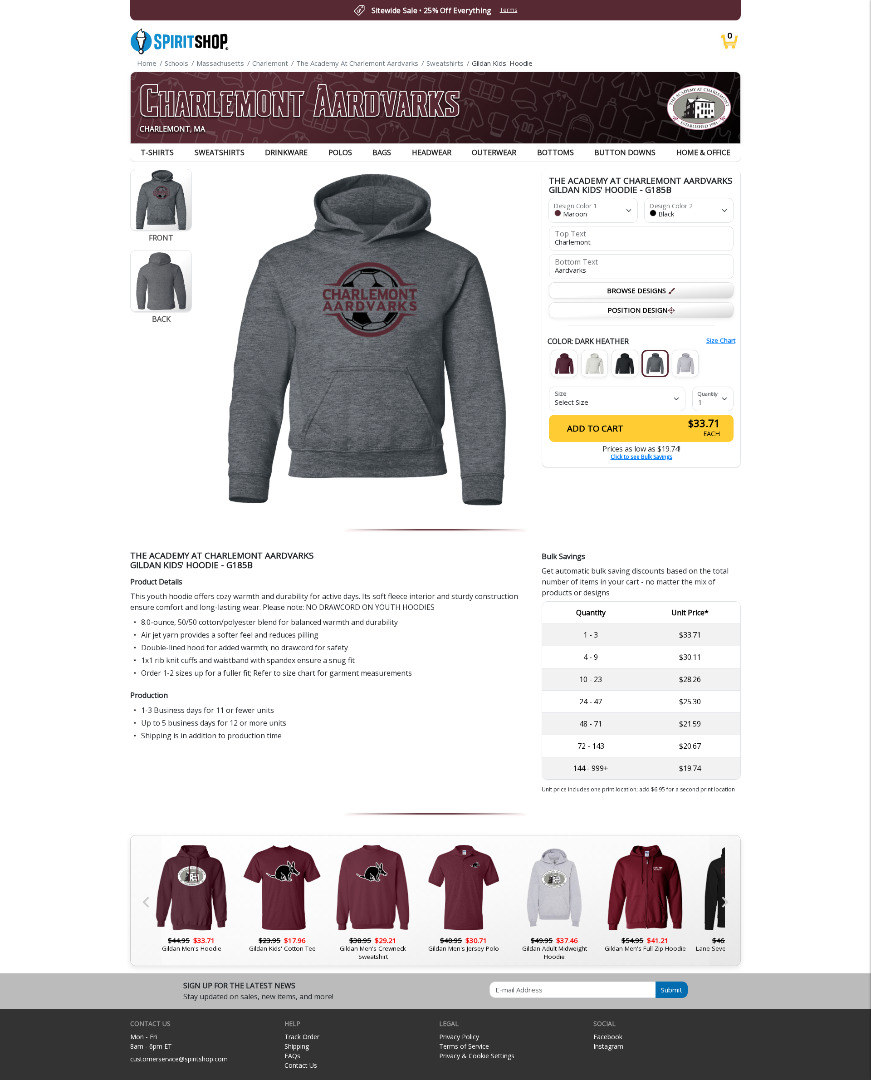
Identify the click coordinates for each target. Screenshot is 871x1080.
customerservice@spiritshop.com (179, 1059)
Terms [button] (509, 10)
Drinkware (286, 152)
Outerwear (494, 152)
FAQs (292, 1055)
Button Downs (625, 152)
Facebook (607, 1036)
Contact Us (300, 1065)
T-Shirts (157, 152)
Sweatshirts (220, 152)
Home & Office (703, 152)
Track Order (301, 1036)
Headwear (431, 152)
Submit (671, 989)
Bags (381, 152)
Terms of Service (464, 1046)
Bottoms (555, 152)
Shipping (296, 1046)
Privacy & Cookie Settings (476, 1055)
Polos (340, 152)
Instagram (608, 1046)
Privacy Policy (459, 1036)
